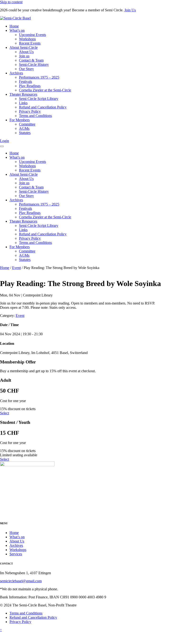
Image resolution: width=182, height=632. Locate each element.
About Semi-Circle (23, 47)
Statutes (25, 133)
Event (16, 268)
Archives (16, 73)
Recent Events (30, 43)
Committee (27, 124)
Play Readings (30, 86)
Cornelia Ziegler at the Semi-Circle (45, 90)
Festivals (25, 82)
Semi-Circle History (34, 65)
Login (4, 141)
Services (15, 554)
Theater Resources (23, 94)
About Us (26, 52)
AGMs (24, 128)
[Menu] (2, 146)
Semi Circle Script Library (38, 99)
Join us (24, 56)
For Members (19, 120)
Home (14, 26)
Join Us (130, 10)
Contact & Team (31, 60)
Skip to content (11, 2)
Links (23, 103)
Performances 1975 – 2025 (39, 77)
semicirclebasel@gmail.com (21, 581)
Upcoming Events (32, 35)
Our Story (26, 69)
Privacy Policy (30, 111)
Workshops (27, 39)
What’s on (17, 30)
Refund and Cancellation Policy (43, 107)
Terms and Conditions (35, 116)
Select (4, 413)
